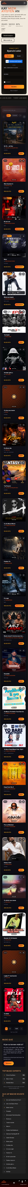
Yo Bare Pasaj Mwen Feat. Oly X (13, 749)
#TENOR (15, 115)
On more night (10, 1149)
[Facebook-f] (25, 1180)
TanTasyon (7, 486)
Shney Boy (8, 1015)
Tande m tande (10, 1122)
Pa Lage (6, 598)
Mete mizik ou (8, 40)
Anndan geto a (8, 372)
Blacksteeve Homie (10, 223)
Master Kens (8, 864)
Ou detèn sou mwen (10, 900)
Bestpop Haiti (8, 563)
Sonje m (8, 82)
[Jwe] (14, 132)
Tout (8, 115)
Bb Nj (6, 412)
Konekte (9, 56)
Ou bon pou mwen (9, 410)
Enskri (19, 56)
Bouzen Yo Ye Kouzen (10, 938)
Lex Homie (7, 374)
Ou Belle (6, 1013)
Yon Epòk (6, 335)
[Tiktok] (19, 1180)
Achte (21, 153)
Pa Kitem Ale (8, 448)
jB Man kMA (8, 336)
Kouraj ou (8, 1118)
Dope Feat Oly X (9, 787)
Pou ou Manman (9, 825)
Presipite (8, 1111)
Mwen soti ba (9, 1107)
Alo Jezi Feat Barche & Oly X (13, 1100)
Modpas (6, 74)
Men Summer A (8, 184)
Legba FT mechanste (10, 976)
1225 (16, 1028)
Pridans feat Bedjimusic (12, 1130)
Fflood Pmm (8, 939)
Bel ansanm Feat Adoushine (13, 1115)
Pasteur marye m (10, 1160)
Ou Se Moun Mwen (9, 523)
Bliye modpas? (14, 90)
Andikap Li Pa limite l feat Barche (14, 711)
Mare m (8, 1126)
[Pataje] (23, 122)
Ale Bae (8, 1171)
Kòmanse (8, 1063)
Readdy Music (8, 600)
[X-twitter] (22, 1180)
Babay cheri (7, 862)
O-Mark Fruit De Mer (10, 525)
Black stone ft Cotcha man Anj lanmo (15, 636)
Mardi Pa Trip (8, 185)
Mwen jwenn (9, 1141)
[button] (14, 1182)
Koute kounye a (8, 35)
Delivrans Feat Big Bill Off (12, 1134)
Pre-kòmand (19, 229)
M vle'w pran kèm (10, 1156)
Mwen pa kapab (9, 297)
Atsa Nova (7, 902)
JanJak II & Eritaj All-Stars (11, 147)
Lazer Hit (7, 977)
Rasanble (6, 674)
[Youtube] (22, 1182)
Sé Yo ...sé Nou (8, 146)
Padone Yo (7, 561)
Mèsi (5, 259)
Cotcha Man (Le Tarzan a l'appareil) (14, 637)
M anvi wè (7, 221)
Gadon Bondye (10, 1137)
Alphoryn (7, 450)
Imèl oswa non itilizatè (11, 67)
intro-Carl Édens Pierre (12, 1103)
